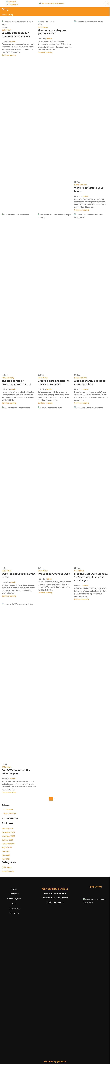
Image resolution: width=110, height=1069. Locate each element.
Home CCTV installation (55, 893)
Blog (14, 903)
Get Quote (14, 894)
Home (14, 889)
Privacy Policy (14, 908)
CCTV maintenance (55, 902)
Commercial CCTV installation (55, 898)
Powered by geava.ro (55, 1061)
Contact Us (14, 913)
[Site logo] (14, 3)
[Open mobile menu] (2, 3)
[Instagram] (99, 892)
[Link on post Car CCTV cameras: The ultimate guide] (55, 532)
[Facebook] (92, 892)
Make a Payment (14, 899)
